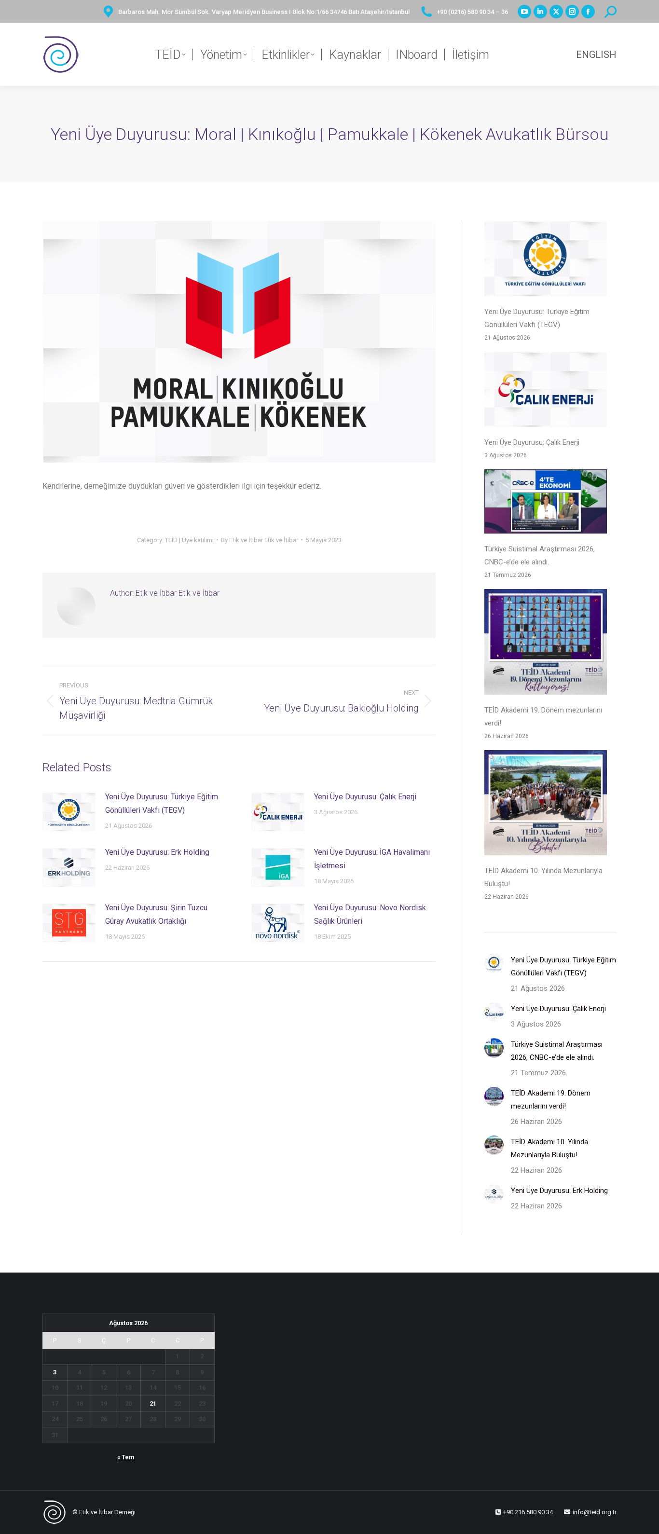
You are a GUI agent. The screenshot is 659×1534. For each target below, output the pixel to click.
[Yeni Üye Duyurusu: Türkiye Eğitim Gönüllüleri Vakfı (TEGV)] (545, 261)
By (259, 540)
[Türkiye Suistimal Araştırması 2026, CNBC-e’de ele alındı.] (545, 503)
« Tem (125, 1457)
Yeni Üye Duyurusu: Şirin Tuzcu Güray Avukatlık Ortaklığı (156, 914)
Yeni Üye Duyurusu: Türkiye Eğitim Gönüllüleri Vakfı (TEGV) (161, 803)
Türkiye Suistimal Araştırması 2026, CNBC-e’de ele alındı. (539, 555)
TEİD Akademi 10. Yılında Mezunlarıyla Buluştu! (543, 877)
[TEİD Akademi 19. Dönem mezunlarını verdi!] (545, 644)
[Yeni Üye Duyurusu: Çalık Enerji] (545, 391)
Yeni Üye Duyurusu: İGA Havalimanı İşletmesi (372, 859)
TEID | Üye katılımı (189, 540)
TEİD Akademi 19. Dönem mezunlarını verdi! (543, 716)
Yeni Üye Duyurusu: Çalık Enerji (365, 796)
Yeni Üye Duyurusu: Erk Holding (157, 852)
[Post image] (69, 812)
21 (153, 1403)
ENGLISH (596, 54)
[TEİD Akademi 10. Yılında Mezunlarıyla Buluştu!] (545, 805)
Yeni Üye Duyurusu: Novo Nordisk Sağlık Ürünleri (370, 914)
